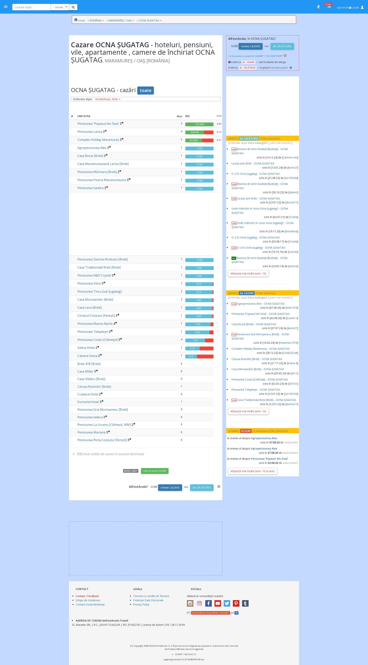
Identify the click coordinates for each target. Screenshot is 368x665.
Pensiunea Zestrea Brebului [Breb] (102, 259)
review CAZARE (170, 487)
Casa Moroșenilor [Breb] (95, 299)
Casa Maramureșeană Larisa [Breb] (103, 164)
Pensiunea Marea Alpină (95, 323)
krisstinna (291, 231)
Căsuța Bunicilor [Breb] (94, 386)
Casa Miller (85, 371)
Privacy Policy (141, 604)
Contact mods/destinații (90, 604)
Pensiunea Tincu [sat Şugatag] (99, 291)
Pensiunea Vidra (89, 283)
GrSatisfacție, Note (106, 99)
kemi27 (292, 167)
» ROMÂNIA (94, 20)
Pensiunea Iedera (90, 417)
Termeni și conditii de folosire (151, 596)
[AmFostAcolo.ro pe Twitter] (228, 602)
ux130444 (291, 178)
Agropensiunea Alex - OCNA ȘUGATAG (260, 303)
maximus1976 (288, 342)
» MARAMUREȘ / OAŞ (119, 20)
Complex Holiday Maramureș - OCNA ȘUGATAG (261, 348)
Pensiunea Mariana (91, 432)
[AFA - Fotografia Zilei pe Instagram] (200, 602)
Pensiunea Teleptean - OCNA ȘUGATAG (256, 389)
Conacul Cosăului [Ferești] (96, 315)
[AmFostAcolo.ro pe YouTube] (218, 602)
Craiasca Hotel (87, 394)
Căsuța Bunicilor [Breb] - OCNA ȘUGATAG (257, 359)
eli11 (294, 373)
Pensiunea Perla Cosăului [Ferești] (102, 440)
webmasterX (290, 452)
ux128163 (291, 394)
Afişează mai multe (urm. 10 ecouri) (253, 471)
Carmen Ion (290, 157)
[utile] (318, 6)
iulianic (293, 192)
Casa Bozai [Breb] (90, 156)
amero (293, 266)
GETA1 (293, 383)
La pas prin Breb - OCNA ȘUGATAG (253, 163)
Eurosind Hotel (88, 402)
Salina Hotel (86, 348)
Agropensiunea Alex (91, 148)
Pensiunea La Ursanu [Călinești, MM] (104, 425)
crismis (293, 252)
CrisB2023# (290, 353)
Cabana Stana (87, 356)
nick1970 (292, 307)
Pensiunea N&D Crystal (94, 275)
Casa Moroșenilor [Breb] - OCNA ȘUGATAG (258, 369)
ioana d (292, 363)
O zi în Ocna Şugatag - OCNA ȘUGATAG (256, 173)
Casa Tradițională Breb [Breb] (99, 267)
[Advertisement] (146, 223)
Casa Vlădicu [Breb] (91, 379)
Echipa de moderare (88, 600)
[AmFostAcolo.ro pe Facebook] (209, 602)
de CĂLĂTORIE (202, 487)
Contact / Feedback (87, 596)
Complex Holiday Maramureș (98, 140)
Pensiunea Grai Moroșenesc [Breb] (102, 409)
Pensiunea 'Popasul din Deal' (98, 124)
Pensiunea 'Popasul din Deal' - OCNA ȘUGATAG (260, 314)
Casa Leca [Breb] (89, 307)
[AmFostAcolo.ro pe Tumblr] (246, 602)
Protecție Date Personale (148, 600)
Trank (293, 217)
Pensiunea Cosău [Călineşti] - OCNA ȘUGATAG (260, 379)
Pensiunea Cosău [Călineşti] (97, 340)
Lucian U (292, 318)
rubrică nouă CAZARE (154, 470)
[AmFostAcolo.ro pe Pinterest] (237, 602)
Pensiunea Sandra (90, 188)
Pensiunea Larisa (89, 132)
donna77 (291, 202)
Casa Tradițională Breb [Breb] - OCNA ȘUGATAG (266, 400)
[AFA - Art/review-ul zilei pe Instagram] (191, 602)
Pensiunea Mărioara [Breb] (97, 172)
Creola (293, 241)
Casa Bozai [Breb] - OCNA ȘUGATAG (254, 324)
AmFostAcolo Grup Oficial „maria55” (210, 612)
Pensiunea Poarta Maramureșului (101, 180)
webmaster (291, 442)
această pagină (279, 67)
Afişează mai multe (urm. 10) (248, 273)
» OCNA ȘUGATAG (148, 20)
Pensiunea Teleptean (92, 332)
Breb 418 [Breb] (88, 364)
